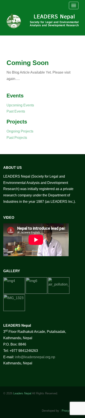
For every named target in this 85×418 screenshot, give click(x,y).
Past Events (16, 111)
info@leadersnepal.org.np (35, 357)
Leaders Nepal (22, 393)
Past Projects (17, 137)
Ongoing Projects (20, 131)
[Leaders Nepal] (44, 20)
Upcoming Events (20, 105)
